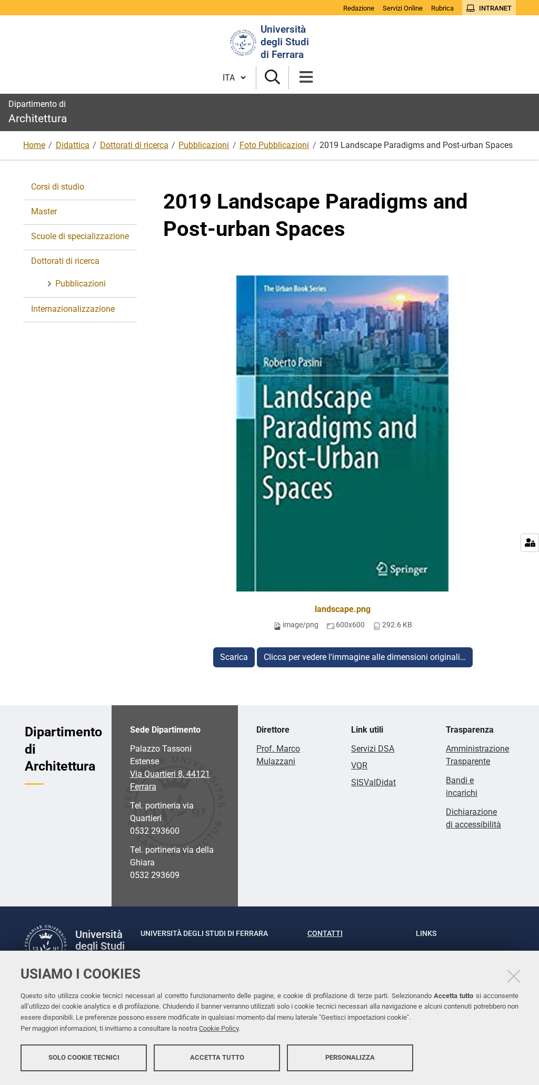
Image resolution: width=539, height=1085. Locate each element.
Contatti (325, 933)
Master (44, 211)
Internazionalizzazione (73, 309)
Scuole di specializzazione (80, 236)
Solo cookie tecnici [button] (83, 1057)
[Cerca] (272, 78)
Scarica (234, 657)
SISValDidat (373, 782)
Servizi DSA (372, 749)
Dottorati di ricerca (134, 145)
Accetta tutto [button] (217, 1057)
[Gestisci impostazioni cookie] (530, 543)
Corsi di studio (57, 187)
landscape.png (343, 609)
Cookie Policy (218, 1028)
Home (34, 145)
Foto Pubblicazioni (274, 145)
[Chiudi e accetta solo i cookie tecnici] (513, 976)
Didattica (72, 145)
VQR (359, 766)
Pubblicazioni (203, 145)
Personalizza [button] (350, 1057)
